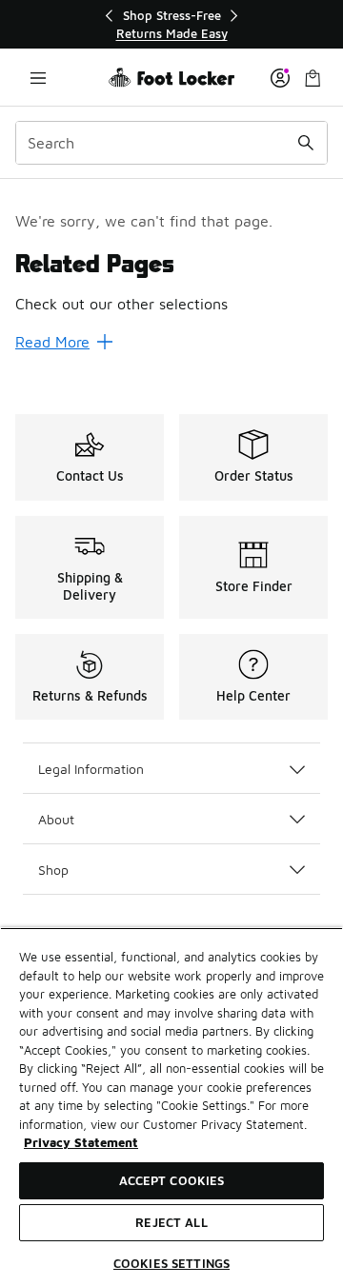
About (56, 819)
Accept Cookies (172, 1180)
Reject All (171, 1222)
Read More (52, 341)
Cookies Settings (171, 1263)
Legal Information (91, 769)
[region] (171, 24)
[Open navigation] (38, 77)
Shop (53, 869)
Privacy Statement (81, 1142)
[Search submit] (306, 143)
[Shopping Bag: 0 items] (312, 77)
